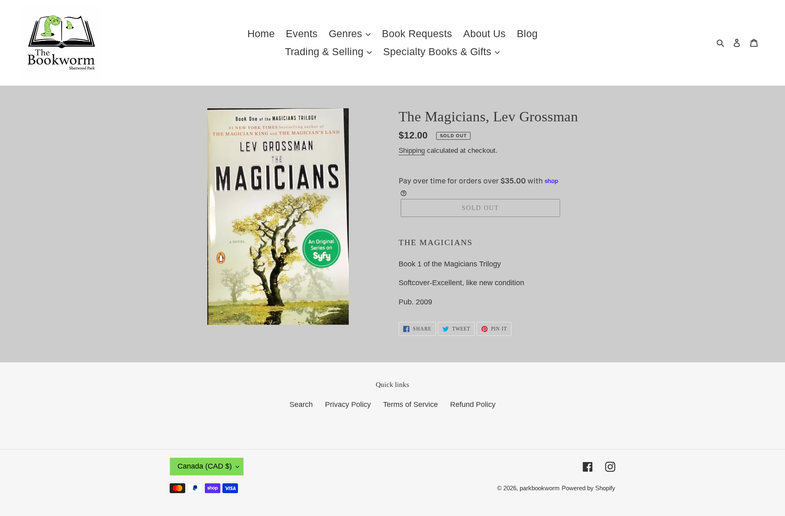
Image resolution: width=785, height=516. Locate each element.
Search (301, 404)
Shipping (412, 150)
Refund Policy (473, 404)
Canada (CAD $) (204, 466)
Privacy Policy (348, 404)
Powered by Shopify (588, 488)
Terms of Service (410, 404)
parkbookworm (540, 488)
